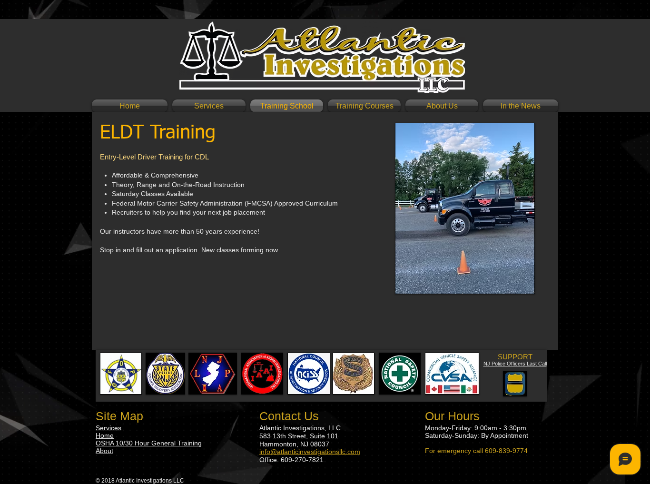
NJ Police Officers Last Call (515, 363)
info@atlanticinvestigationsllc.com (309, 451)
